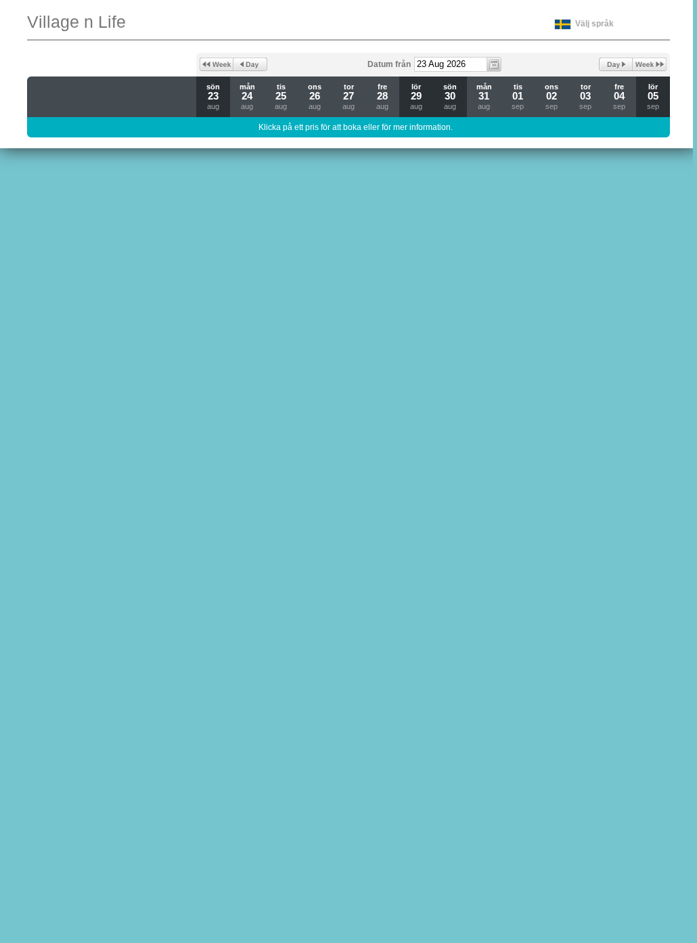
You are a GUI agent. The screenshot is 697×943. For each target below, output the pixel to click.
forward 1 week (650, 64)
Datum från (389, 64)
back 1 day (250, 64)
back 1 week (216, 64)
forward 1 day (616, 64)
